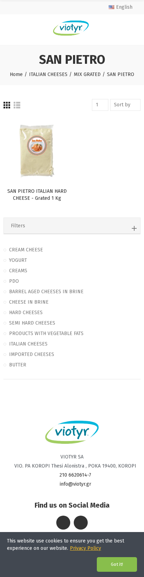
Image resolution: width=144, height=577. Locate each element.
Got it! (117, 564)
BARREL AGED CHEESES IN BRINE (46, 292)
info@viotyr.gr (75, 484)
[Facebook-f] (63, 523)
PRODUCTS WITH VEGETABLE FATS (46, 333)
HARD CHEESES (26, 313)
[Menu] (9, 28)
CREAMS (18, 271)
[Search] (134, 28)
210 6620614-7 (75, 475)
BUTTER (17, 365)
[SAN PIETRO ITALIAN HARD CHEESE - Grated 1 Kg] (36, 151)
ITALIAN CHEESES (28, 344)
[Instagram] (81, 523)
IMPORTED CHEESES (31, 354)
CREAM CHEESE (26, 250)
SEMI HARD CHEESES (32, 323)
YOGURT (18, 260)
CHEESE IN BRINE (29, 302)
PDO (14, 281)
